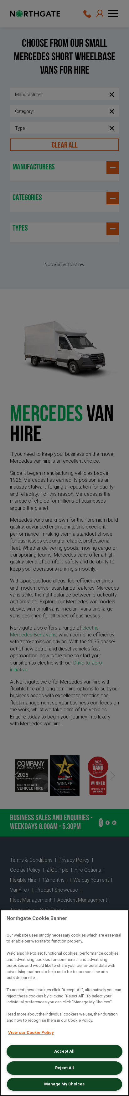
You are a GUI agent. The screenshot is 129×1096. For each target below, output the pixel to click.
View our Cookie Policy (31, 1032)
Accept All (64, 1051)
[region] (64, 1003)
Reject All (64, 1067)
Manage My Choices (64, 1084)
